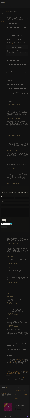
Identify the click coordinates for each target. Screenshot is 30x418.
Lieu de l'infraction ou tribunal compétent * (6, 200)
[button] (28, 416)
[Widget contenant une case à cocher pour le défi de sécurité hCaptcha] (6, 224)
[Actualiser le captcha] (10, 218)
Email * (16, 196)
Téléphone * (3, 203)
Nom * (2, 196)
